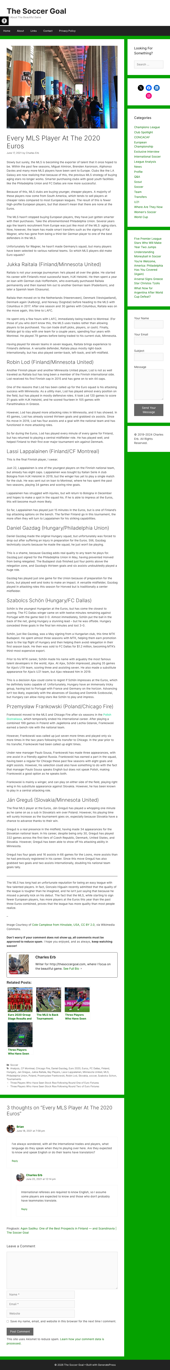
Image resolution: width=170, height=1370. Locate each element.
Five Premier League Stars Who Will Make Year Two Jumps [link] (148, 243)
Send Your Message (149, 410)
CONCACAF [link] (142, 137)
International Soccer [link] (147, 156)
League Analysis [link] (145, 161)
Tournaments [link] (14, 1079)
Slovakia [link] (83, 1075)
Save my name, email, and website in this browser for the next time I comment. (63, 1321)
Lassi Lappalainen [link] (71, 1072)
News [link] (138, 166)
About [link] (20, 30)
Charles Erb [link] (34, 1175)
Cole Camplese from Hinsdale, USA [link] (55, 924)
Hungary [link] (11, 1072)
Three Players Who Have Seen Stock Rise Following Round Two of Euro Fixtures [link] (54, 1086)
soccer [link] (93, 1075)
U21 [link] (136, 202)
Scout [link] (138, 181)
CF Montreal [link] (28, 1068)
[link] (4, 21)
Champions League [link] (147, 127)
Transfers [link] (140, 197)
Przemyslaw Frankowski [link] (51, 1075)
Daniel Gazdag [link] (59, 1068)
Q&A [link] (137, 176)
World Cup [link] (141, 217)
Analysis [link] (15, 1068)
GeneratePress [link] (107, 1364)
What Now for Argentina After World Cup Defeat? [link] (148, 292)
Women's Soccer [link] (145, 212)
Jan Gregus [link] (23, 1072)
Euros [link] (85, 1068)
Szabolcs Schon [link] (107, 1075)
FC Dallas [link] (95, 1068)
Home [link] (6, 30)
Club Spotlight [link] (143, 132)
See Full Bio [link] (71, 968)
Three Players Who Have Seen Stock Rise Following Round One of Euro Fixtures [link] (54, 1082)
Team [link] (138, 192)
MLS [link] (106, 1072)
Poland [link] (32, 1075)
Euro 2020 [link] (75, 1068)
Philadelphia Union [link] (17, 1075)
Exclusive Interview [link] (146, 151)
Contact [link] (47, 30)
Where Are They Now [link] (148, 207)
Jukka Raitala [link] (39, 1072)
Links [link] (34, 30)
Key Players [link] (53, 1072)
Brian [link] (20, 1126)
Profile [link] (138, 171)
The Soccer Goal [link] (36, 11)
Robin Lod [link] (71, 1075)
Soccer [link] (14, 1064)
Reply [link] (15, 1160)
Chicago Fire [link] (43, 1068)
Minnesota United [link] (92, 1072)
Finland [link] (105, 1068)
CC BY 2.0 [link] (88, 924)
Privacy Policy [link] (67, 30)
